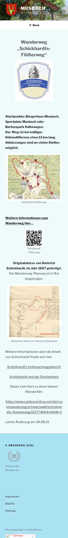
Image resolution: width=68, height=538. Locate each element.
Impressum (12, 496)
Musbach (33, 8)
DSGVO (9, 503)
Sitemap (10, 510)
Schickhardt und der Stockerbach (34, 377)
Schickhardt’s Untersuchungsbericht (34, 367)
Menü (36, 25)
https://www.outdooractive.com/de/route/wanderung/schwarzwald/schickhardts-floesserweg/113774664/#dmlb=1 (34, 407)
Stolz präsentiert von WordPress (23, 529)
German (17, 535)
